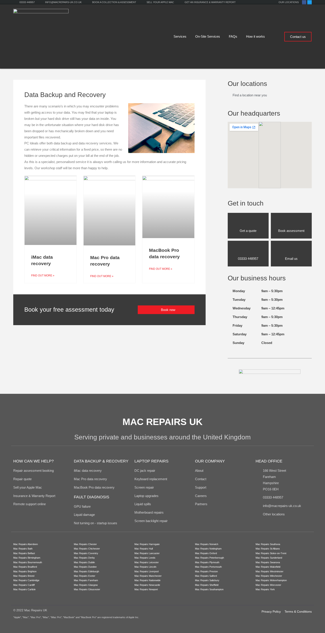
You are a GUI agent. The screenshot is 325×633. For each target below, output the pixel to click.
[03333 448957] (248, 249)
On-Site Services (207, 36)
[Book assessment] (291, 221)
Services (180, 36)
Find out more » (42, 275)
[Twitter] (309, 2)
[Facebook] (304, 2)
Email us (291, 258)
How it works (255, 36)
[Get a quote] (248, 221)
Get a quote (248, 231)
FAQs (233, 36)
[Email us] (291, 249)
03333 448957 (248, 258)
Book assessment (291, 231)
